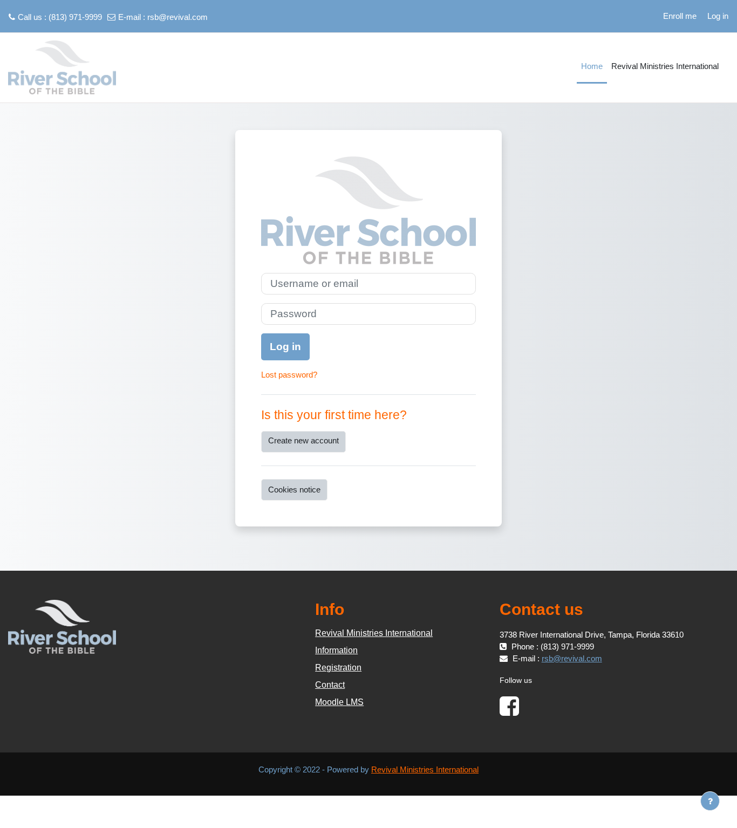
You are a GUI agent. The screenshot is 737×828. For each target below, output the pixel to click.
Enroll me (680, 15)
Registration (338, 667)
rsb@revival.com (177, 17)
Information (336, 650)
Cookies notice (294, 489)
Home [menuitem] (592, 66)
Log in (717, 15)
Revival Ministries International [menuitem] (665, 66)
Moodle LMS (339, 702)
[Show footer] (710, 801)
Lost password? (289, 374)
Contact (330, 684)
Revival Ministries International (374, 633)
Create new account (303, 440)
